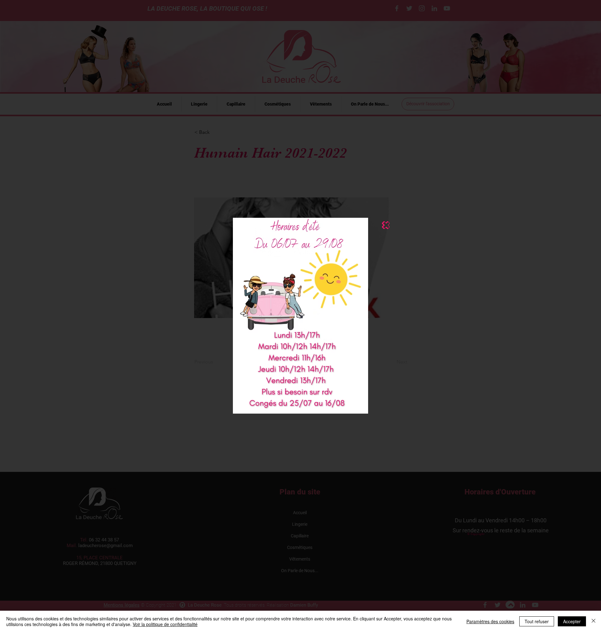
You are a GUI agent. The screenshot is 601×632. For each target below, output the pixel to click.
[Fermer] (593, 621)
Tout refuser (537, 621)
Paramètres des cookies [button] (490, 621)
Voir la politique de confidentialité (165, 624)
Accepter (572, 621)
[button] (386, 225)
